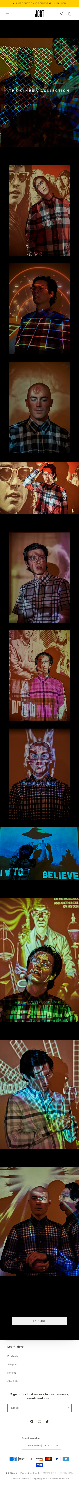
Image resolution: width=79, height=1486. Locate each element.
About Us (12, 1381)
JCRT (17, 1472)
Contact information (59, 1478)
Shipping (12, 1364)
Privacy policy (66, 1472)
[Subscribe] (67, 1408)
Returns (11, 1372)
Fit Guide (12, 1356)
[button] (7, 14)
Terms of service (21, 1478)
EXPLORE (39, 1321)
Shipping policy (39, 1478)
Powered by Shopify (30, 1472)
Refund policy (50, 1472)
